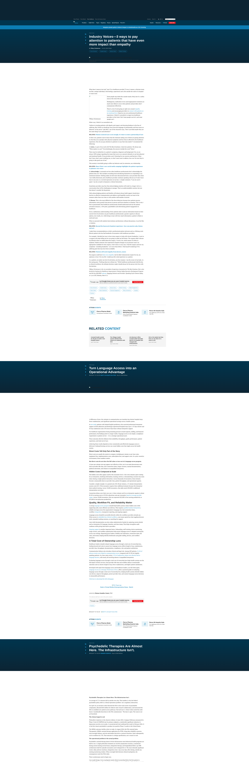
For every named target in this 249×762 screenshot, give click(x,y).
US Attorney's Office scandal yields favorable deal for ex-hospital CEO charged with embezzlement (136, 340)
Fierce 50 (122, 22)
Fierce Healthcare (90, 19)
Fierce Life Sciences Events (100, 19)
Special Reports (115, 22)
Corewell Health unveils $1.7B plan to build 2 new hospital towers (98, 339)
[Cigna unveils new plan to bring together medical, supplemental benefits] (156, 642)
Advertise (149, 19)
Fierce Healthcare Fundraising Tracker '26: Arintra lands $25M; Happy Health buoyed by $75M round (117, 648)
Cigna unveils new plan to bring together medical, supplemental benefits (156, 646)
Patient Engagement (133, 287)
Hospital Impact (103, 51)
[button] (85, 43)
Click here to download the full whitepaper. (101, 579)
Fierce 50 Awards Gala (156, 310)
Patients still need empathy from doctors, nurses (111, 252)
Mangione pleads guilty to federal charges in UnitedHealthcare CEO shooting (124, 27)
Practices (91, 33)
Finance (109, 22)
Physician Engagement (115, 290)
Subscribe (172, 22)
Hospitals (136, 290)
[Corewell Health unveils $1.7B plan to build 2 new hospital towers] (98, 335)
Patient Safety (93, 290)
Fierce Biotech (83, 19)
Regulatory (103, 22)
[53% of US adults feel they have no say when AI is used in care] (156, 335)
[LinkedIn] (158, 19)
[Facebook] (160, 19)
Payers (97, 22)
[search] (174, 19)
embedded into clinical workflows (107, 517)
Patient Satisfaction (103, 290)
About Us (154, 19)
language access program (101, 506)
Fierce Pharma (76, 19)
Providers (84, 22)
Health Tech (91, 22)
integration (98, 512)
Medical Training (122, 51)
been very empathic (108, 255)
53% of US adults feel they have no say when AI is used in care (156, 339)
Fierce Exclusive (93, 51)
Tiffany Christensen (127, 290)
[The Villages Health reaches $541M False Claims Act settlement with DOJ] (117, 335)
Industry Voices (113, 51)
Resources (158, 22)
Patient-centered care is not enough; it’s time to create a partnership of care (119, 134)
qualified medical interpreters (132, 508)
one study (93, 424)
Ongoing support (94, 529)
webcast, (104, 273)
